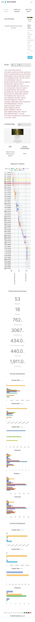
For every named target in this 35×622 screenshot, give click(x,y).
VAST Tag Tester (28, 10)
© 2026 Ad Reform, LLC (17, 616)
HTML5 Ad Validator (17, 10)
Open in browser (25, 65)
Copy (14, 65)
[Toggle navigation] (31, 2)
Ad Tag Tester (6, 10)
